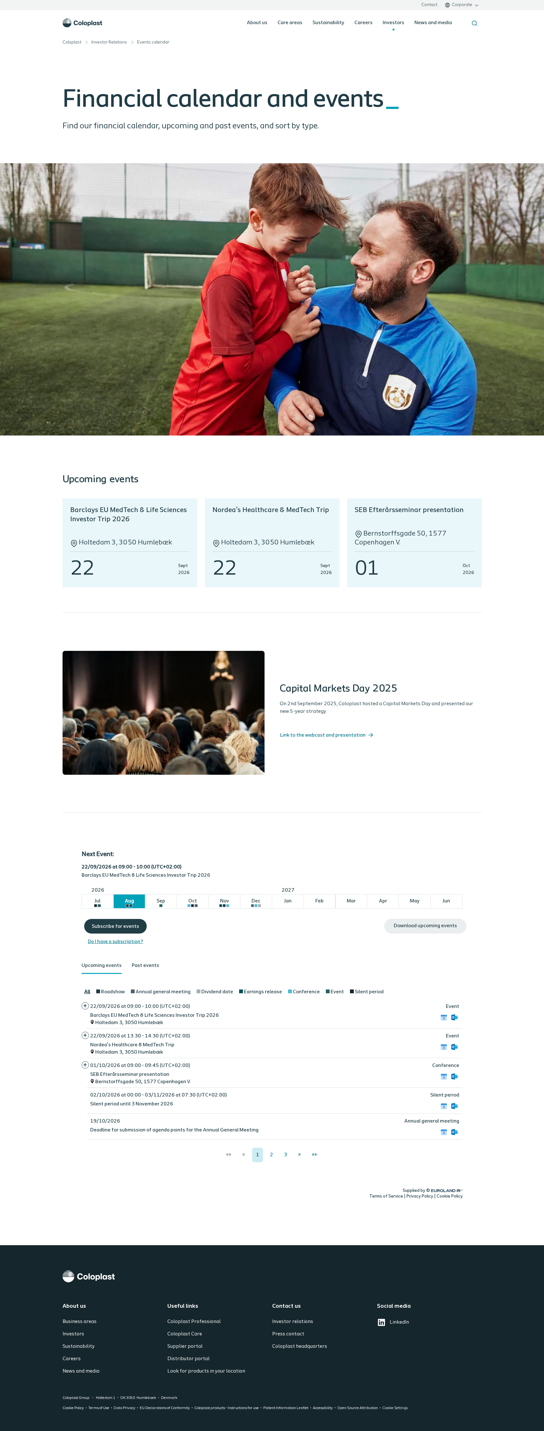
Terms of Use (98, 1408)
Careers (363, 22)
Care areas (290, 22)
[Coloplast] (272, 1276)
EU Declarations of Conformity (165, 1408)
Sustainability (328, 22)
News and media (433, 22)
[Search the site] (474, 23)
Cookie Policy (73, 1408)
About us (257, 22)
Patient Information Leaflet (285, 1408)
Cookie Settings (395, 1408)
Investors (393, 22)
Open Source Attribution (357, 1408)
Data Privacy (124, 1408)
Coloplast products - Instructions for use (226, 1408)
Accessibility (323, 1408)
